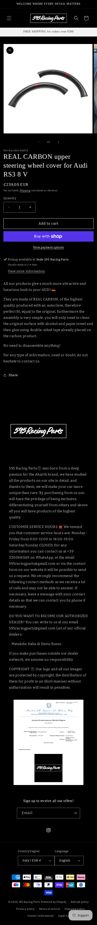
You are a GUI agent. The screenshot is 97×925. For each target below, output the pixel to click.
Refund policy (80, 901)
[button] (9, 18)
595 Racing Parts (29, 901)
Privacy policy (25, 909)
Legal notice (66, 915)
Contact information (41, 915)
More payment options (48, 247)
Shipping (25, 190)
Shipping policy (75, 909)
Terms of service (49, 909)
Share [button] (13, 375)
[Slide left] (39, 142)
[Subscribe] (75, 813)
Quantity (9, 198)
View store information (26, 271)
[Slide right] (58, 142)
